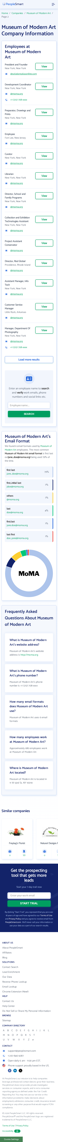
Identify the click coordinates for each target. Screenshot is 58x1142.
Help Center (8, 1006)
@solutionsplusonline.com (23, 74)
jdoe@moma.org (15, 487)
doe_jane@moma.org (17, 538)
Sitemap (6, 1020)
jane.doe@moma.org (17, 525)
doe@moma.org (15, 512)
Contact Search (10, 967)
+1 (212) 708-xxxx (18, 100)
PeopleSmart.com (13, 922)
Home (5, 13)
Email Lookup (9, 987)
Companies (17, 13)
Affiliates (7, 953)
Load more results (29, 359)
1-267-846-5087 (16, 1056)
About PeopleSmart (12, 948)
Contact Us (8, 1001)
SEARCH (29, 413)
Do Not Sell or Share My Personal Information (26, 1011)
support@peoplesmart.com (22, 1051)
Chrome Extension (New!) (15, 992)
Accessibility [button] (7, 1131)
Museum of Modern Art (39, 13)
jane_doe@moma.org (17, 474)
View (44, 66)
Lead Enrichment (11, 972)
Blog (4, 958)
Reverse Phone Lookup (14, 982)
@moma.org (16, 94)
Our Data (7, 977)
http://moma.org (29, 655)
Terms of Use (46, 915)
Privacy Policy (15, 919)
